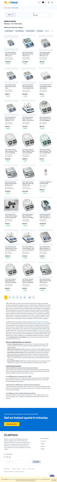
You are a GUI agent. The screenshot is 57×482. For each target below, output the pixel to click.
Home (5, 7)
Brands (9, 7)
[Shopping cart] (48, 2)
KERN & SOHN (15, 7)
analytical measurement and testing (41, 321)
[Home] (11, 2)
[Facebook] (4, 457)
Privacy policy (31, 468)
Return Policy (7, 468)
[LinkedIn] (9, 457)
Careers (42, 443)
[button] (49, 15)
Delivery (43, 446)
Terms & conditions (16, 468)
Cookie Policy (39, 479)
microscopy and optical (42, 330)
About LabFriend (45, 438)
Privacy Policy (12, 479)
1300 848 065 (9, 454)
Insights (43, 448)
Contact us (43, 441)
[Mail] (7, 457)
